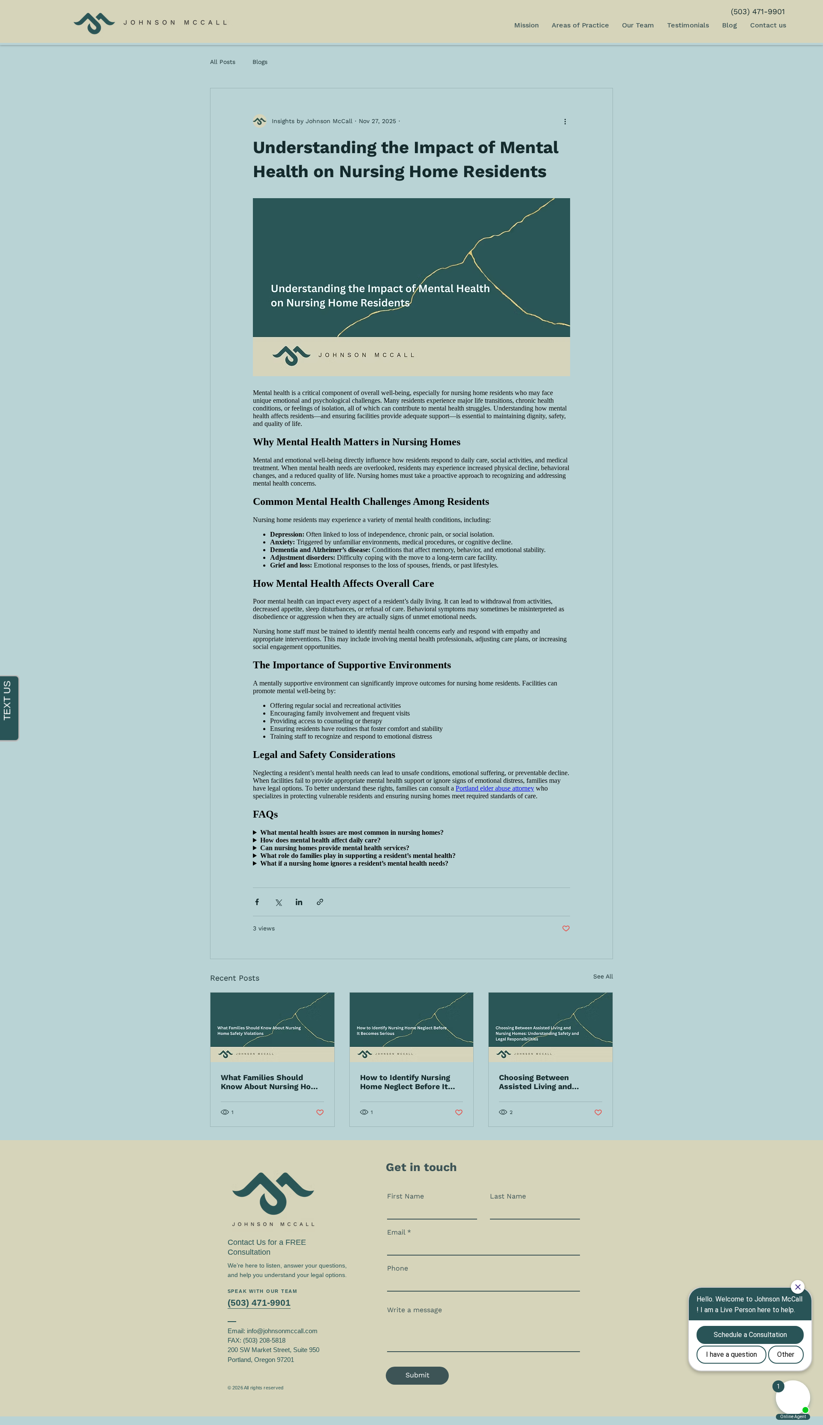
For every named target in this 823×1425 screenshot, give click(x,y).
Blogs (259, 61)
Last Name (508, 1196)
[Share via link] (320, 902)
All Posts (222, 61)
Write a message (414, 1310)
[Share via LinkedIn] (299, 902)
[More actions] (565, 121)
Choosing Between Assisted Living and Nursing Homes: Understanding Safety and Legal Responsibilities (548, 1082)
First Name (405, 1196)
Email (396, 1232)
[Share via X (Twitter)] (278, 902)
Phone (397, 1268)
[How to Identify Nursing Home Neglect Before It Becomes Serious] (412, 1027)
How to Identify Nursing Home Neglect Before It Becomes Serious (405, 1082)
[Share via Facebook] (257, 902)
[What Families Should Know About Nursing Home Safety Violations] (272, 1027)
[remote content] (411, 624)
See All (603, 976)
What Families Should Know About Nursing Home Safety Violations (271, 1082)
